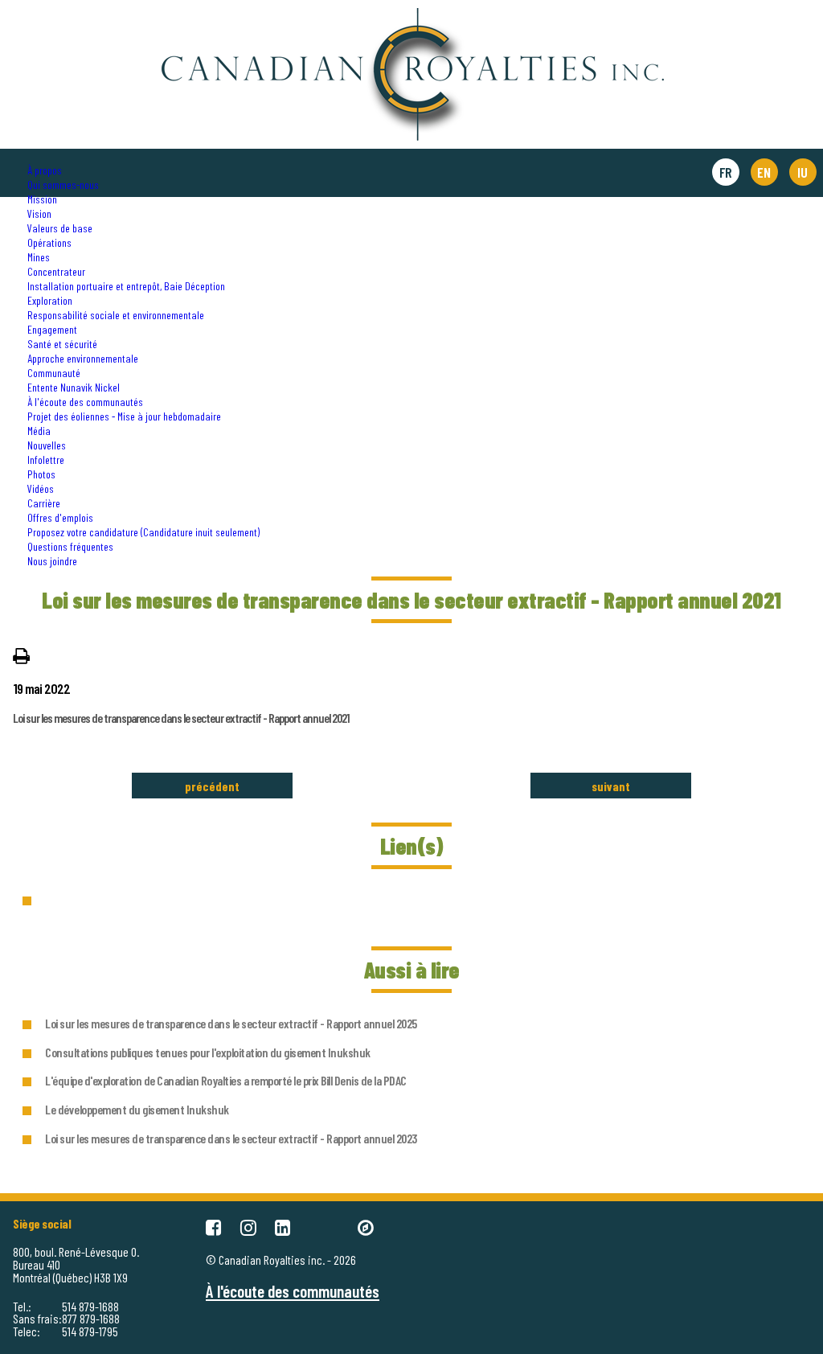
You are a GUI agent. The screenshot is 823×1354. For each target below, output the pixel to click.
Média (39, 430)
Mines (38, 257)
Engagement (52, 329)
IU (802, 172)
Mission (42, 199)
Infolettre (45, 459)
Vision (39, 213)
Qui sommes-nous (63, 184)
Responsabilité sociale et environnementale (115, 315)
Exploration (49, 300)
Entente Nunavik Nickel (73, 387)
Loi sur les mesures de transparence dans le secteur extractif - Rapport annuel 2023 (231, 1138)
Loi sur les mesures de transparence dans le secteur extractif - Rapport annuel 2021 (181, 717)
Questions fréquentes (70, 546)
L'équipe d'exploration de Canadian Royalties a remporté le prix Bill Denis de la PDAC (226, 1080)
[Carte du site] (366, 1226)
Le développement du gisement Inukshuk (137, 1109)
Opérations (49, 242)
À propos (44, 170)
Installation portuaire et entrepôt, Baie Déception (126, 286)
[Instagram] (248, 1226)
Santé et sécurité (62, 344)
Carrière (43, 503)
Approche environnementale (82, 358)
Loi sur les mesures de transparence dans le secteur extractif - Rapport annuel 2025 (231, 1023)
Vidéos (40, 488)
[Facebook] (214, 1226)
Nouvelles (46, 445)
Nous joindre (52, 561)
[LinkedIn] (283, 1226)
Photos (41, 474)
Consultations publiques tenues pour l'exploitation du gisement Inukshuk (208, 1052)
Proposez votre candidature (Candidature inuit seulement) (143, 532)
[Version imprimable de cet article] (21, 655)
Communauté (53, 373)
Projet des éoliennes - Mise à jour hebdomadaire (124, 416)
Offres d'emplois (60, 517)
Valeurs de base (59, 228)
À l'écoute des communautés (85, 401)
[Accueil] (411, 15)
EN (764, 172)
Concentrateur (56, 271)
